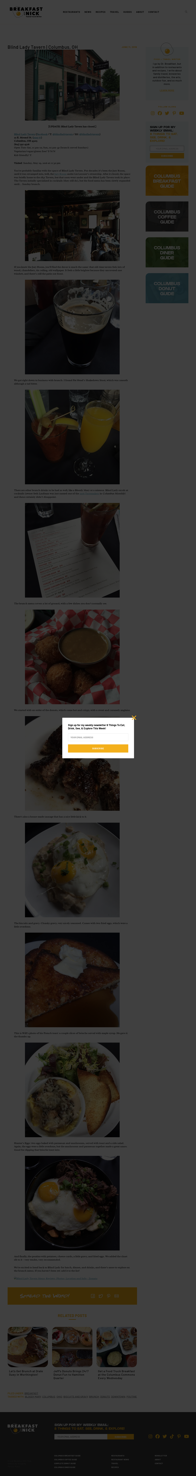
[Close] (134, 718)
